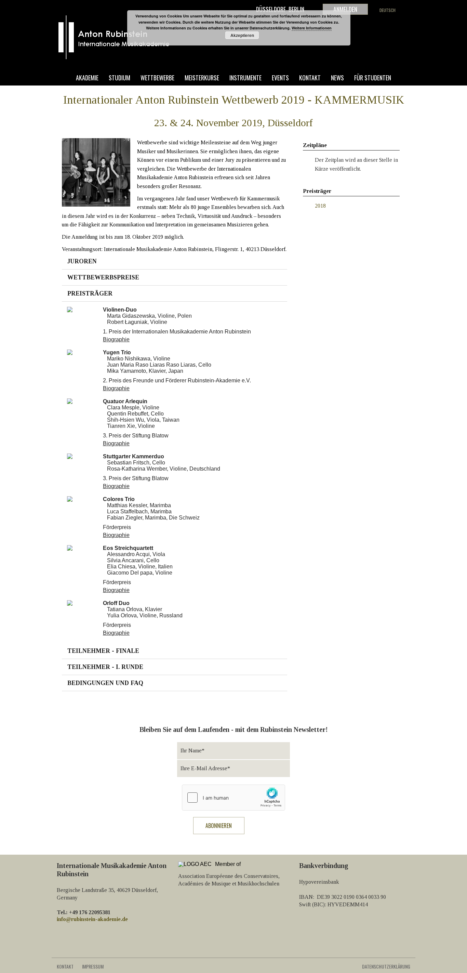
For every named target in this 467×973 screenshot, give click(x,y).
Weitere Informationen (312, 27)
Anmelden (345, 9)
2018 (320, 206)
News (337, 78)
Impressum (93, 966)
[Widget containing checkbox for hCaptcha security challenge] (233, 798)
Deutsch (387, 10)
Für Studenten (372, 78)
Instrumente (245, 78)
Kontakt (310, 78)
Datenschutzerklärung (386, 966)
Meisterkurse (202, 78)
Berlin (296, 9)
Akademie (87, 78)
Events (280, 78)
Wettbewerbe (157, 78)
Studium (119, 78)
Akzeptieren (242, 35)
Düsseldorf (271, 9)
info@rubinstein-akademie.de (92, 919)
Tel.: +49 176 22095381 (83, 912)
